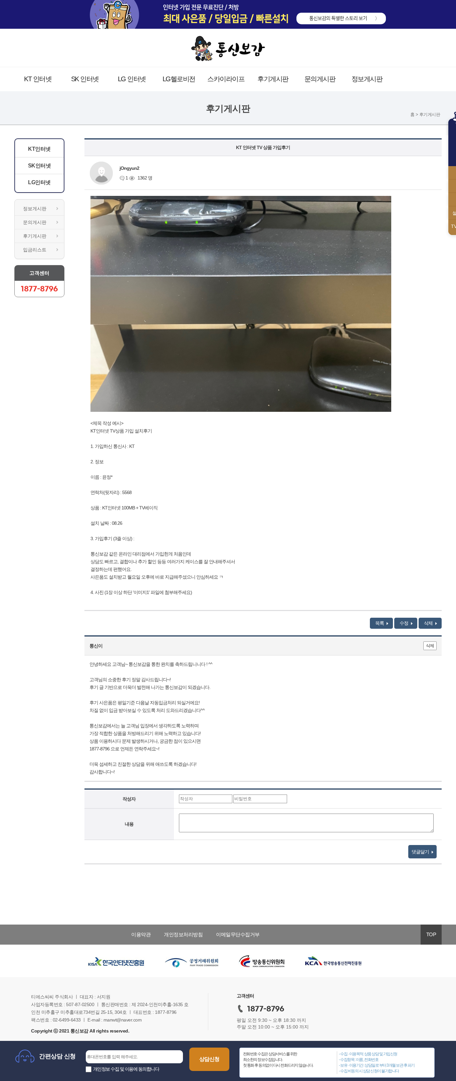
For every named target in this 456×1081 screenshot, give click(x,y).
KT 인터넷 (37, 79)
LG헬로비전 (179, 79)
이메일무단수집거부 (238, 934)
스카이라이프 (225, 79)
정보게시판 (367, 79)
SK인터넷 (39, 165)
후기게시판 (272, 79)
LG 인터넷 (132, 79)
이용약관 (141, 934)
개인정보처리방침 (183, 934)
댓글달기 (421, 851)
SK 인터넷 (85, 79)
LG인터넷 (39, 182)
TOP (431, 934)
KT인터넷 (39, 149)
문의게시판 (319, 79)
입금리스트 (34, 249)
